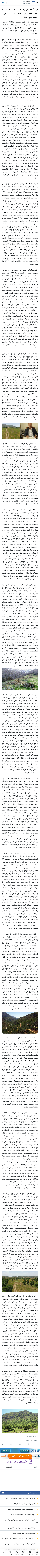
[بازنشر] (11, 1444)
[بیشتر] (3, 1553)
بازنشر (36, 1440)
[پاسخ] (20, 1444)
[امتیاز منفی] (28, 1444)
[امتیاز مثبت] (37, 1444)
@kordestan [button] (27, 4)
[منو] (6, 3)
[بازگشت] (37, 2)
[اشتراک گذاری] (3, 1444)
